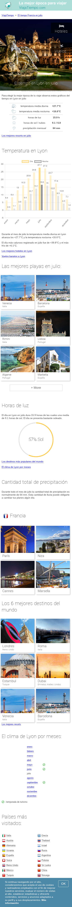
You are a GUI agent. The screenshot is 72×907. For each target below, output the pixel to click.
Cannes (7, 591)
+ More (36, 387)
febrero (30, 751)
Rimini (6, 338)
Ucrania (10, 850)
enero (29, 746)
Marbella (43, 374)
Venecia (7, 303)
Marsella (44, 591)
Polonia (45, 860)
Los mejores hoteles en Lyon (17, 251)
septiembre (32, 782)
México (9, 870)
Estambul (9, 681)
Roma (42, 646)
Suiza (9, 860)
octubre (30, 787)
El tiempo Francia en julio (30, 15)
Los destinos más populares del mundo (22, 461)
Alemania (10, 845)
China (44, 870)
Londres (8, 646)
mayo (29, 764)
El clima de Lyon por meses (16, 467)
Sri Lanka (46, 865)
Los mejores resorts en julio (16, 135)
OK (63, 883)
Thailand (46, 840)
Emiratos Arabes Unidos (49, 684)
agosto (30, 778)
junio (29, 769)
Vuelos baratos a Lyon (13, 256)
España (41, 719)
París (6, 556)
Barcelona (44, 303)
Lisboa (42, 338)
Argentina (46, 855)
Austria (9, 840)
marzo (30, 755)
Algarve (6, 374)
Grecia (45, 835)
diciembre (31, 796)
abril (29, 760)
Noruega (46, 875)
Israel (44, 845)
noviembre (32, 791)
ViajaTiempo (8, 15)
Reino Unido (8, 649)
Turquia (5, 684)
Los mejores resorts (11, 724)
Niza (41, 556)
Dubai (42, 681)
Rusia (44, 850)
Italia (40, 649)
